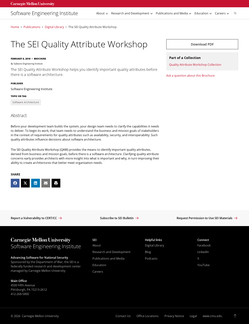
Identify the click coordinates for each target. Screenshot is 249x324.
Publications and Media (108, 258)
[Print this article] (56, 183)
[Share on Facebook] (15, 183)
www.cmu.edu (212, 316)
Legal (193, 316)
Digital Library (54, 27)
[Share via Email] (45, 183)
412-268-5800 (20, 294)
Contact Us (123, 316)
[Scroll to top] (236, 316)
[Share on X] (25, 183)
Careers (97, 272)
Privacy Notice (174, 316)
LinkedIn (203, 252)
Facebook (204, 245)
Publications (32, 27)
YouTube (203, 265)
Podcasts (151, 258)
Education (99, 265)
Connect (203, 240)
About (96, 245)
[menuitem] (46, 13)
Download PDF (202, 44)
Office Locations (148, 316)
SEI (94, 240)
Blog (148, 252)
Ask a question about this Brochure (190, 76)
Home (15, 27)
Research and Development (111, 252)
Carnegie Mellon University (40, 316)
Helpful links (153, 240)
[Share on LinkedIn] (35, 183)
